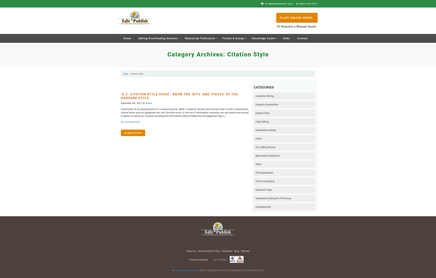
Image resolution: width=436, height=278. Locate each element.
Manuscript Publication (200, 38)
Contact (302, 38)
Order (286, 38)
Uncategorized (263, 207)
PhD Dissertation (264, 172)
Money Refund (209, 251)
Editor (258, 138)
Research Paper (263, 189)
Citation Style (262, 113)
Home (127, 38)
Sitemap (245, 251)
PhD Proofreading (264, 181)
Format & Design (233, 38)
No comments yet (130, 122)
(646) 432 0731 (308, 3)
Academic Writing (264, 96)
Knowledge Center (263, 38)
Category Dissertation (266, 104)
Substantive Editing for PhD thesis (273, 198)
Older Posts (133, 133)
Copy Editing (262, 121)
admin (149, 103)
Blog (125, 73)
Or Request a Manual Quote (296, 26)
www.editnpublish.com (187, 270)
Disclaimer (227, 251)
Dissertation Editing (265, 130)
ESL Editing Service (265, 147)
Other (258, 164)
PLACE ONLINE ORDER (296, 17)
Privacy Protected (198, 259)
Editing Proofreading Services (158, 38)
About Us (191, 251)
